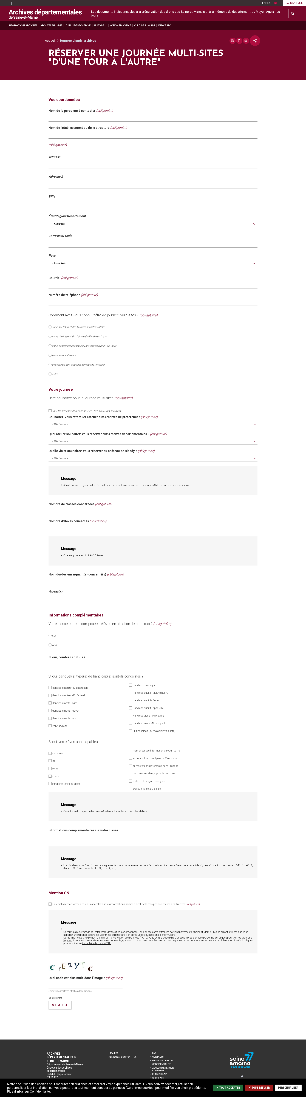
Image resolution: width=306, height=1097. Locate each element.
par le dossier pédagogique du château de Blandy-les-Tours (84, 345)
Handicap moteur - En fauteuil (68, 695)
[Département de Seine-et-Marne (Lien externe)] (242, 1068)
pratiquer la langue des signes (149, 781)
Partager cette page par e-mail (246, 41)
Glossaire (158, 1078)
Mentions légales (163, 1060)
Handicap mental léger (64, 703)
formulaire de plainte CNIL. (96, 943)
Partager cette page (255, 40)
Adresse (54, 157)
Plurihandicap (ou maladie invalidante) (154, 730)
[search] (292, 13)
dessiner (57, 776)
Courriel (63, 278)
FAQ (154, 1053)
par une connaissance (64, 355)
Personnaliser (288, 1087)
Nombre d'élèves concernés (77, 521)
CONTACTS (158, 1056)
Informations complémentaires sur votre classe (83, 830)
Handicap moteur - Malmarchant (70, 687)
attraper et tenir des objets (66, 783)
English (267, 3)
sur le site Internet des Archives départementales (78, 327)
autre (55, 374)
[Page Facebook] (12, 3)
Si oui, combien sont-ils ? (67, 657)
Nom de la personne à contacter (81, 111)
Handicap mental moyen (65, 710)
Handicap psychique (144, 685)
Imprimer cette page (233, 41)
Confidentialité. (40, 1091)
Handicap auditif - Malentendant (150, 692)
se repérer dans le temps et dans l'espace (155, 765)
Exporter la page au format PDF (239, 41)
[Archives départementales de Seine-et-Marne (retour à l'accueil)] (45, 14)
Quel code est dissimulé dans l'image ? (86, 978)
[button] (23, 25)
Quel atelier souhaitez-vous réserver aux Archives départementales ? (108, 434)
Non (54, 645)
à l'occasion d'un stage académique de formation (78, 364)
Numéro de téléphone (73, 295)
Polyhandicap (59, 726)
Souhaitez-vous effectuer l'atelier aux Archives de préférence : (103, 417)
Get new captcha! (56, 998)
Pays (52, 255)
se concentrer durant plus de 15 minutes (155, 758)
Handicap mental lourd (64, 718)
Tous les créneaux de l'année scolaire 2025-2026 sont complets (86, 411)
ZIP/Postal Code (60, 236)
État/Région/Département (67, 216)
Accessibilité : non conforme (163, 1069)
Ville (52, 196)
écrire (55, 768)
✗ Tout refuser (259, 1087)
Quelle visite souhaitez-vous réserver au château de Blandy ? (102, 451)
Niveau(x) (56, 591)
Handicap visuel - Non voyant (149, 723)
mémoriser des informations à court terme (156, 750)
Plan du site (159, 1074)
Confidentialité (161, 1064)
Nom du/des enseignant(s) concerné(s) (86, 574)
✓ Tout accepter (228, 1087)
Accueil (50, 40)
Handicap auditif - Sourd (146, 700)
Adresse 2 (56, 177)
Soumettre (60, 1005)
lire (53, 760)
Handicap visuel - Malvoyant (148, 715)
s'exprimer (58, 753)
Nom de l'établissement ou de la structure (88, 128)
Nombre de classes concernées (80, 504)
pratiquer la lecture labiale (147, 788)
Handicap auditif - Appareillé (148, 708)
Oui (54, 635)
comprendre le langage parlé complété (154, 773)
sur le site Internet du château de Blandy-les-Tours (79, 336)
